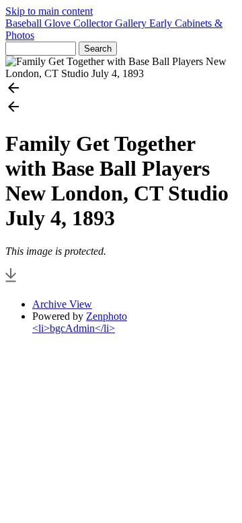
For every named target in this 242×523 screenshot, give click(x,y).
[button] (121, 89)
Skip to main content (49, 11)
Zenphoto (106, 316)
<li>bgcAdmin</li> (73, 328)
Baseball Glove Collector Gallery (77, 23)
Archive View (62, 304)
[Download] (10, 281)
